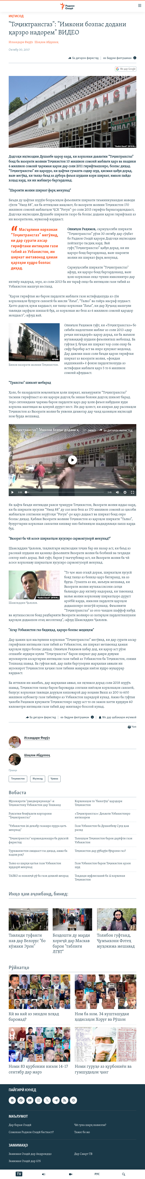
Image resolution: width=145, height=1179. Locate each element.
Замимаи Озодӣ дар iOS (25, 1161)
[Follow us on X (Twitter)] (47, 1100)
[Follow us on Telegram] (55, 1100)
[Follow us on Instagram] (38, 1100)
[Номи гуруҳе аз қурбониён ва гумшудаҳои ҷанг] (105, 1044)
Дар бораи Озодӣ (20, 1125)
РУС (97, 1174)
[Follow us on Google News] (12, 1100)
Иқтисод (16, 16)
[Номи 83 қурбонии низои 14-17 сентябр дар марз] (39, 1044)
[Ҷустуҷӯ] (123, 1174)
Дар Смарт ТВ (83, 1154)
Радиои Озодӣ (32, 435)
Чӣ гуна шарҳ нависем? (90, 1125)
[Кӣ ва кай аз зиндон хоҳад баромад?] (39, 991)
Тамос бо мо (82, 1132)
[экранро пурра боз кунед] (132, 492)
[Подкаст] (73, 1100)
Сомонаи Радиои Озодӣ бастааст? (31, 1132)
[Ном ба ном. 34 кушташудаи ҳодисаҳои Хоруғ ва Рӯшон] (105, 991)
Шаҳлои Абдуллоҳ (47, 42)
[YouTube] (70, 1174)
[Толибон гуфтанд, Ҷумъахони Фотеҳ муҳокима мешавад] (116, 919)
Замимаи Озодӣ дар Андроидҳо (30, 1154)
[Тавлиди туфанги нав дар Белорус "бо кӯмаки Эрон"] (28, 919)
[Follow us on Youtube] (29, 1100)
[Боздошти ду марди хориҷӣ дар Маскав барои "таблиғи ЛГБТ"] (72, 919)
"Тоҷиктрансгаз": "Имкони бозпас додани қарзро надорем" (57, 430)
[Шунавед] (43, 1174)
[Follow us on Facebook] (21, 1100)
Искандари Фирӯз (21, 42)
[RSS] (64, 1100)
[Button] (83, 58)
